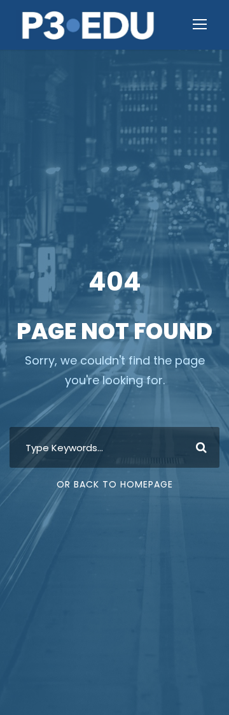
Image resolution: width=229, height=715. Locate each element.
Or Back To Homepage (115, 484)
